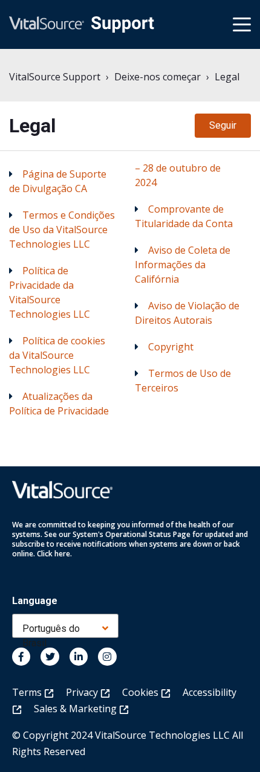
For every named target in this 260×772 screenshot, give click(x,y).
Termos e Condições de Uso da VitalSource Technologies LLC (62, 229)
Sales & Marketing (76, 708)
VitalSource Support (54, 76)
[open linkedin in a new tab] (79, 657)
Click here (53, 553)
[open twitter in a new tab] (50, 657)
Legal (227, 76)
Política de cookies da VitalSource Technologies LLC (57, 355)
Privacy (83, 692)
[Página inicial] (81, 24)
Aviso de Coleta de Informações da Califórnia (182, 264)
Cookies (141, 692)
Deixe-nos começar (157, 76)
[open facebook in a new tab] (21, 657)
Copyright (170, 346)
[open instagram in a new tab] (107, 657)
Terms (28, 692)
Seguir (222, 125)
